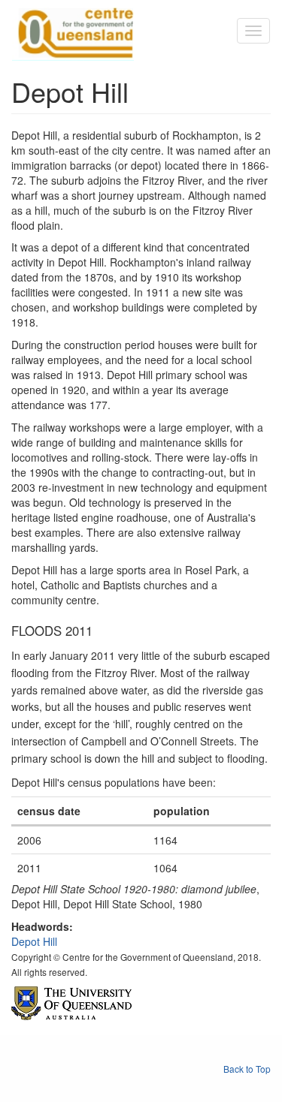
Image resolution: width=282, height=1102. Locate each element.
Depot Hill (34, 941)
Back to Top (247, 1068)
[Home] (73, 31)
